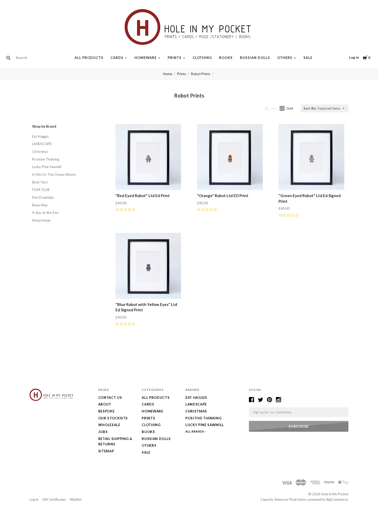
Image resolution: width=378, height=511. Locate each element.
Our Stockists (113, 418)
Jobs (103, 432)
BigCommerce (337, 499)
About (104, 404)
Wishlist (76, 499)
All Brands (194, 431)
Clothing (202, 58)
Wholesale (109, 425)
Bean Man (40, 205)
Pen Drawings (43, 197)
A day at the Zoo (45, 212)
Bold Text (40, 182)
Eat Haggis (40, 136)
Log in (354, 57)
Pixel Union (297, 499)
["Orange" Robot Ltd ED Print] (230, 157)
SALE (307, 58)
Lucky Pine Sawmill (46, 167)
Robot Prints (200, 74)
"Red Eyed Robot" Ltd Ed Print (142, 195)
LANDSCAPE (42, 144)
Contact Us (110, 397)
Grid (289, 108)
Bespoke (106, 411)
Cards (117, 58)
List (273, 108)
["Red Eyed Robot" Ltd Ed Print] (148, 157)
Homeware (145, 58)
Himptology (41, 220)
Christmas (40, 151)
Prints (175, 58)
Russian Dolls (255, 58)
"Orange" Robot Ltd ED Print (222, 195)
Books (226, 58)
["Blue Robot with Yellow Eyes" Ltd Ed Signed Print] (148, 266)
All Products (89, 58)
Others (284, 58)
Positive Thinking (45, 159)
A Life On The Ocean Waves (54, 174)
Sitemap (106, 451)
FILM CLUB (40, 190)
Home (167, 74)
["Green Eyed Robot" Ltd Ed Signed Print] (311, 157)
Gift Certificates (54, 499)
